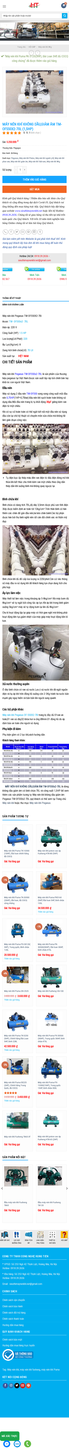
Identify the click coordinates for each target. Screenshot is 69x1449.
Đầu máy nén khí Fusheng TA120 (49, 1204)
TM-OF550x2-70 (51, 786)
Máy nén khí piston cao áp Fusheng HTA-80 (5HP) (49, 852)
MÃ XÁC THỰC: (10, 1436)
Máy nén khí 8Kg (45, 47)
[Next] (66, 1195)
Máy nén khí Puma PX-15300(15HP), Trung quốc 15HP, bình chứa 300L (49, 1085)
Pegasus (14, 158)
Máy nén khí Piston (26, 158)
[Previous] (2, 1195)
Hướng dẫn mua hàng (13, 1325)
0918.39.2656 (41, 256)
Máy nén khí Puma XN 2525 (16, 991)
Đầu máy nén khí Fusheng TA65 (15, 1204)
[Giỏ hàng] (63, 5)
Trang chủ (21, 47)
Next (67, 1238)
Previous (2, 1238)
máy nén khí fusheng (30, 1369)
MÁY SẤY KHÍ (28, 1240)
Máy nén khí (8, 802)
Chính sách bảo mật (12, 1339)
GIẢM (35, 786)
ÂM (40, 786)
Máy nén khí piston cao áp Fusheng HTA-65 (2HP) (49, 1138)
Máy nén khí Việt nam (37, 161)
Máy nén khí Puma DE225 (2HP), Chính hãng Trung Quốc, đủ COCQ (15, 1085)
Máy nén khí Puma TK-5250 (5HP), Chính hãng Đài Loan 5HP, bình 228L (16, 1038)
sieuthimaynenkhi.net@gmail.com (34, 260)
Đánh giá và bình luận (13, 304)
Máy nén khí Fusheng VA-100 (51, 991)
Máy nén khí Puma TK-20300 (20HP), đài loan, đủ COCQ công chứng (16, 900)
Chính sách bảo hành (12, 1306)
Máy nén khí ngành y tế (44, 158)
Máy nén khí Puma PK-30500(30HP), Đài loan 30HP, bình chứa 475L (50, 947)
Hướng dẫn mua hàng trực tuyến (18, 1345)
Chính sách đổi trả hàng (14, 1312)
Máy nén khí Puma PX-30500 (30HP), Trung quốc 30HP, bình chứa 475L (51, 1038)
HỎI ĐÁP (32, 47)
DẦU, (30, 786)
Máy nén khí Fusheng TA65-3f (17, 1136)
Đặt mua (34, 189)
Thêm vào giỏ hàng (34, 179)
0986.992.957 (34, 279)
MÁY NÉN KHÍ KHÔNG (16, 786)
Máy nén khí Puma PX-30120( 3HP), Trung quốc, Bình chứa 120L (17, 947)
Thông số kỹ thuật (11, 298)
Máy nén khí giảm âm (19, 161)
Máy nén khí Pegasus (40, 802)
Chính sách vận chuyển (13, 1300)
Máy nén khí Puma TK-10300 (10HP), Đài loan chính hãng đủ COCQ (16, 853)
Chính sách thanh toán (13, 1318)
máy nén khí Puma (50, 1369)
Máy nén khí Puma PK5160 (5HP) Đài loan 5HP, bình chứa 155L (51, 900)
